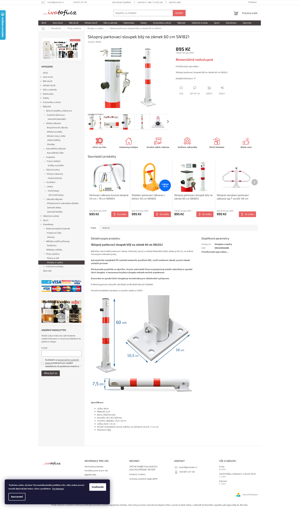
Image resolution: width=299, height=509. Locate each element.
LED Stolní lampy (56, 195)
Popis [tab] (93, 228)
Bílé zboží (47, 81)
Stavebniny (48, 224)
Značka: (94, 42)
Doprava (223, 481)
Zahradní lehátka (54, 211)
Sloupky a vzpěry (55, 262)
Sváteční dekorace (56, 115)
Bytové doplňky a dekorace (59, 110)
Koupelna (50, 157)
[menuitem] (43, 22)
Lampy (50, 186)
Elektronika (48, 94)
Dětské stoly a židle (56, 136)
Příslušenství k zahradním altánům (63, 203)
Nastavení (17, 496)
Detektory (52, 245)
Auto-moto (48, 77)
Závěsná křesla (55, 178)
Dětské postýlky (54, 131)
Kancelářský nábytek (56, 148)
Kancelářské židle (55, 153)
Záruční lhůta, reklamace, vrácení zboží (237, 474)
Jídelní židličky (54, 140)
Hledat (179, 13)
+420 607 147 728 (187, 471)
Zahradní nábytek (54, 199)
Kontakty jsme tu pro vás (150, 2)
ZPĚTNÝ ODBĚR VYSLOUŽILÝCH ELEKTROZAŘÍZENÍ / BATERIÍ (143, 468)
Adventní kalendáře (57, 119)
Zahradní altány (54, 207)
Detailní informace (184, 78)
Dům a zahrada (50, 89)
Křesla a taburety (55, 174)
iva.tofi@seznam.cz (188, 467)
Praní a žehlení (53, 161)
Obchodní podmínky (121, 2)
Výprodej (47, 270)
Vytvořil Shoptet (250, 494)
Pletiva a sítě (53, 258)
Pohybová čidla (54, 233)
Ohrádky (51, 144)
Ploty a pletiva (52, 254)
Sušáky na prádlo (56, 165)
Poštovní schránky (54, 266)
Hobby (46, 98)
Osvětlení (50, 182)
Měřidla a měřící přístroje (58, 241)
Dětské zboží (49, 85)
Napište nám (175, 2)
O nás (221, 466)
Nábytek (47, 106)
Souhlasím (98, 487)
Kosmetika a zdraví (52, 102)
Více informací (58, 489)
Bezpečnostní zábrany (57, 127)
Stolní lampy (53, 190)
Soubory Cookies (137, 474)
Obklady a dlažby (54, 249)
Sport (45, 220)
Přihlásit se (50, 373)
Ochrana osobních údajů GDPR (143, 479)
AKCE (45, 73)
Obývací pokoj (53, 169)
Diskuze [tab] (106, 228)
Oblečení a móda (51, 216)
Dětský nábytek (53, 123)
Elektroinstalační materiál (58, 228)
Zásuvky (51, 237)
